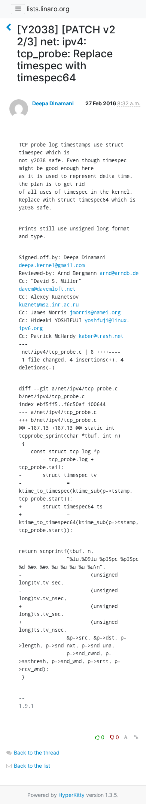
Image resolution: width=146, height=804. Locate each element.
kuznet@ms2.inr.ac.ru (49, 304)
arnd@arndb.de (119, 272)
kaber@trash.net (101, 335)
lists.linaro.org (48, 9)
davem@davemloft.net (47, 288)
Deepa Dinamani (53, 103)
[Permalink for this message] (136, 737)
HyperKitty (71, 795)
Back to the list (31, 765)
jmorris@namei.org (95, 312)
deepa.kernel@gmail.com (52, 265)
